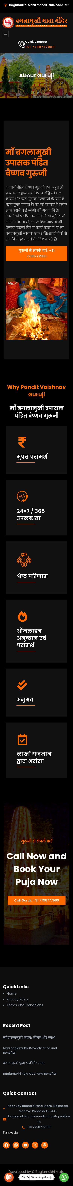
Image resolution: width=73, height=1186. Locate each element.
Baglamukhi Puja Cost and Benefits (30, 1073)
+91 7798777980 (40, 47)
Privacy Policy (18, 999)
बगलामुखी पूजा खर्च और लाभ (23, 1063)
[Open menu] (5, 34)
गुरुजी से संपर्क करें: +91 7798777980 (37, 253)
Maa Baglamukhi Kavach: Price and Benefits (30, 1050)
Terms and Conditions (25, 1005)
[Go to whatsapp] (64, 1177)
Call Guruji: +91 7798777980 (36, 900)
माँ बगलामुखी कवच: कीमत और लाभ (29, 1038)
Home (11, 993)
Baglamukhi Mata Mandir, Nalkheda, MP (39, 5)
